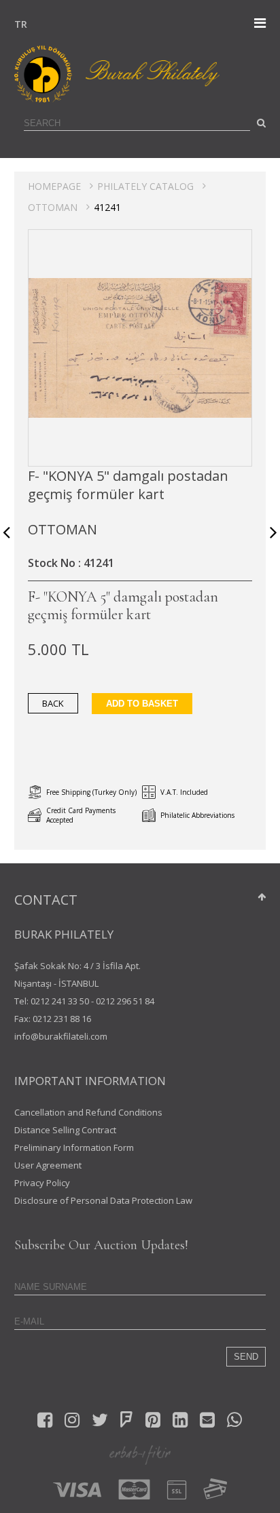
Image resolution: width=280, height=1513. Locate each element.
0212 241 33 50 (60, 1001)
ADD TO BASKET (142, 704)
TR (17, 24)
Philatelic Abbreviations (197, 815)
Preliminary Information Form (74, 1147)
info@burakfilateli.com (60, 1036)
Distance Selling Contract (65, 1130)
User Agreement (48, 1165)
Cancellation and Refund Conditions (88, 1112)
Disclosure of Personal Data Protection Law (103, 1200)
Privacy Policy (42, 1183)
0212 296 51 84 (125, 1001)
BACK (53, 703)
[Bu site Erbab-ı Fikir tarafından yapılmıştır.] (140, 1454)
